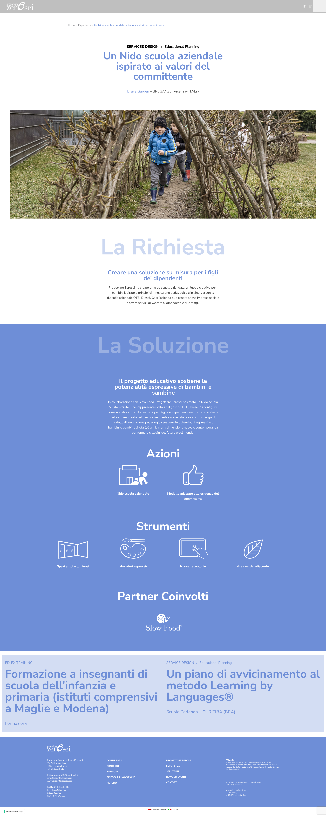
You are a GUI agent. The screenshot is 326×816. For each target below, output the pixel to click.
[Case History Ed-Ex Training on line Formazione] (82, 693)
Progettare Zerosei (179, 760)
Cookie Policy (231, 792)
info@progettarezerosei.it (59, 777)
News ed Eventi (176, 776)
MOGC (229, 795)
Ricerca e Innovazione (121, 777)
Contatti (171, 782)
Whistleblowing (239, 795)
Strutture (173, 771)
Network (113, 771)
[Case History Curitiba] (243, 693)
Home (71, 25)
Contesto (113, 766)
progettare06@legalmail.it (65, 775)
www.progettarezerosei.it (59, 780)
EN (311, 6)
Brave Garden (138, 91)
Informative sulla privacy (236, 790)
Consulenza (114, 760)
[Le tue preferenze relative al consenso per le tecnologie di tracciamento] (13, 811)
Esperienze (84, 25)
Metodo (112, 782)
